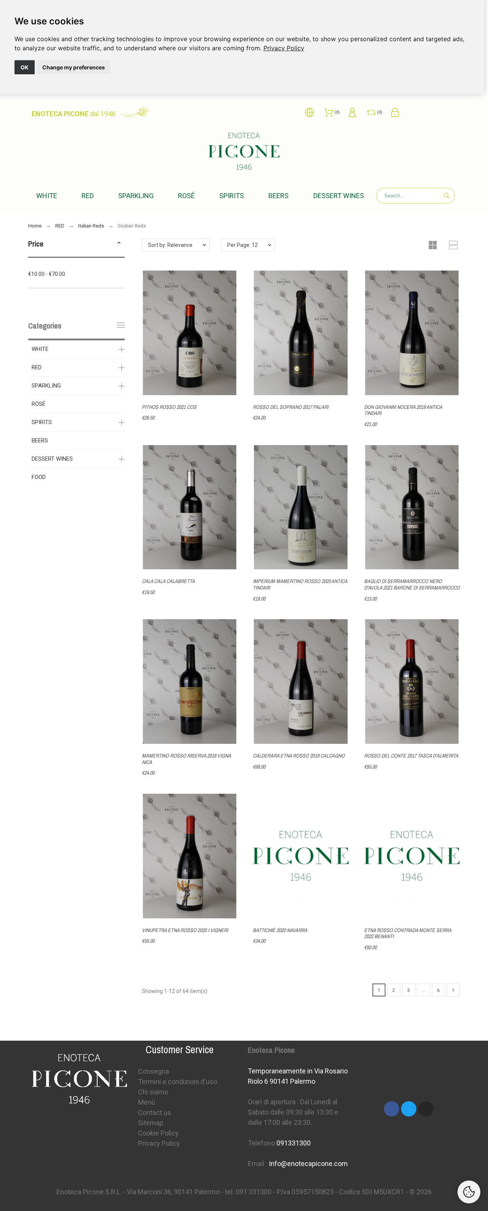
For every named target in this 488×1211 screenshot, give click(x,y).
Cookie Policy (158, 1133)
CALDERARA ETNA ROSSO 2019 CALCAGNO (299, 755)
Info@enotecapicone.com (308, 1164)
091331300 (293, 1143)
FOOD (39, 477)
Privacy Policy (283, 48)
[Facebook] (391, 1108)
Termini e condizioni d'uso (177, 1082)
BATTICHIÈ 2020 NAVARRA (280, 930)
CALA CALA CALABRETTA (168, 581)
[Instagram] (425, 1108)
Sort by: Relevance (170, 245)
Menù (146, 1102)
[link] (283, 48)
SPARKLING (46, 385)
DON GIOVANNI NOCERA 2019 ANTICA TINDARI (403, 410)
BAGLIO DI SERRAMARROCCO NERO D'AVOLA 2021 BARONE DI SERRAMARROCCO (412, 584)
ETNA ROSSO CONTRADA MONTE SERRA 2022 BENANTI (407, 933)
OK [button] (25, 67)
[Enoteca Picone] (244, 153)
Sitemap (150, 1123)
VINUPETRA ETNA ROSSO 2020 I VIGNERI (185, 930)
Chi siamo (153, 1092)
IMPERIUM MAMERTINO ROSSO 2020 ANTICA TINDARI (300, 584)
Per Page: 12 (242, 245)
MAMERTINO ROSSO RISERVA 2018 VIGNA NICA (186, 759)
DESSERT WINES (52, 458)
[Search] (447, 196)
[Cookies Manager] (469, 1192)
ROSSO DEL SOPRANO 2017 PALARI (290, 407)
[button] (119, 244)
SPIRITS (42, 422)
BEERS (40, 440)
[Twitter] (408, 1108)
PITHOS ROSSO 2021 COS (169, 407)
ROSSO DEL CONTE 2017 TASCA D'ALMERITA (411, 755)
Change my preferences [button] (73, 67)
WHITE (40, 349)
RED (37, 367)
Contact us (154, 1112)
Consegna (153, 1071)
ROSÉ (38, 403)
